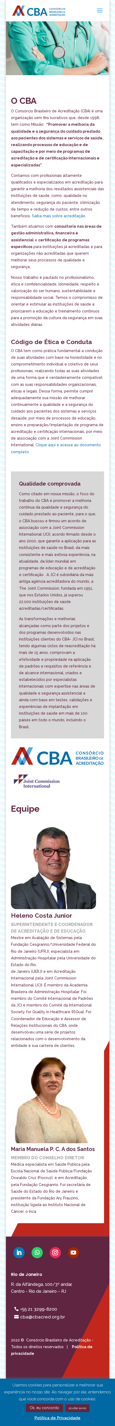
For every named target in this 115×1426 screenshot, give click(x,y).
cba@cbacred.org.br (42, 1317)
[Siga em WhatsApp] (37, 1253)
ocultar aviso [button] (77, 1408)
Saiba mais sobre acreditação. (59, 216)
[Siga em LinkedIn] (19, 1253)
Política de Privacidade (57, 1418)
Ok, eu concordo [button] (44, 1408)
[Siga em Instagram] (55, 1253)
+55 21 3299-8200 (38, 1309)
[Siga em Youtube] (74, 1253)
